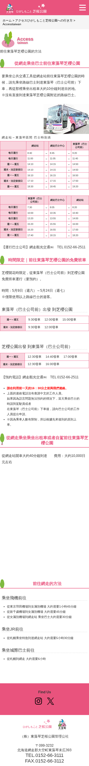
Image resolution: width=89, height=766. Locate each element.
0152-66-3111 (49, 755)
